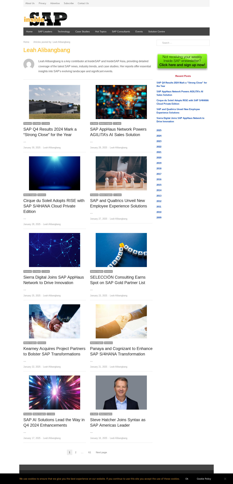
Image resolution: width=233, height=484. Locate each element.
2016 (159, 179)
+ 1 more (117, 123)
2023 (159, 141)
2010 (159, 212)
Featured (27, 123)
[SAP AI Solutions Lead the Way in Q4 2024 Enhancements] (54, 377)
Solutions (41, 195)
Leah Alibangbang (52, 147)
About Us (30, 3)
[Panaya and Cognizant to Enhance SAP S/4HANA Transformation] (121, 306)
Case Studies (82, 31)
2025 (159, 130)
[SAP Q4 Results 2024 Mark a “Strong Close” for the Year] (54, 87)
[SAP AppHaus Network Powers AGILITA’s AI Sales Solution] (121, 87)
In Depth (36, 123)
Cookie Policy (204, 478)
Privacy (42, 3)
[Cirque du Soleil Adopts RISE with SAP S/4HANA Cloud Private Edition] (54, 158)
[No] (225, 478)
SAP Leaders (45, 31)
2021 (159, 152)
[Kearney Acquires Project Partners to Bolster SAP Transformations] (54, 306)
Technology (64, 31)
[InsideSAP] (53, 18)
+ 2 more (45, 123)
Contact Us (83, 3)
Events (139, 31)
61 (90, 452)
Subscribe (69, 3)
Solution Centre (156, 31)
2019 (159, 163)
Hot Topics (100, 31)
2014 (159, 190)
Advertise (55, 3)
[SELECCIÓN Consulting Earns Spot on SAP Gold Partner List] (121, 235)
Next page (101, 452)
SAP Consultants (121, 31)
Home (29, 31)
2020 (159, 157)
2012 (159, 201)
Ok (186, 478)
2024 (159, 136)
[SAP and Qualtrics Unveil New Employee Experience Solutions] (121, 158)
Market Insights (106, 123)
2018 (159, 168)
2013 (159, 195)
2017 (159, 174)
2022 (159, 146)
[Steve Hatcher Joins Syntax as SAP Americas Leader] (121, 377)
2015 (159, 185)
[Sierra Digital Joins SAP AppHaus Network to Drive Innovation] (54, 235)
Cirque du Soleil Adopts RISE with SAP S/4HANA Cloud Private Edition (53, 206)
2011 (159, 206)
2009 (159, 217)
